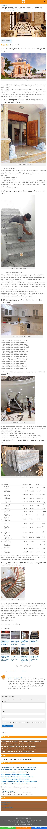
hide (10, 40)
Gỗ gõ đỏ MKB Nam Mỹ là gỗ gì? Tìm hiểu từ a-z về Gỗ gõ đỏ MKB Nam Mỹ (21, 741)
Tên (3, 711)
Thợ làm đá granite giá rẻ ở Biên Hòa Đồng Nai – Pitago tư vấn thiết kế (18, 767)
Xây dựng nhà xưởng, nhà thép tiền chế (23, 822)
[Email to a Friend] (25, 666)
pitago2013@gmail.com (8, 791)
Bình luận (4, 701)
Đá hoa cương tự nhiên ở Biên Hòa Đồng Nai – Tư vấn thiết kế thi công (18, 769)
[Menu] (2, 1)
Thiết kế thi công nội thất (7, 807)
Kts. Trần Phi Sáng (15, 10)
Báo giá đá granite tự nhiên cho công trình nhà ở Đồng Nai (15, 784)
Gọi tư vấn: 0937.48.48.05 (8, 827)
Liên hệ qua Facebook (40, 827)
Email (3, 717)
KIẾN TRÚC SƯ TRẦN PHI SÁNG (15, 678)
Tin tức (2, 809)
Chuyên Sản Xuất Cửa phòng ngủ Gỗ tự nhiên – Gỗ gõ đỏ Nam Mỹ (18, 744)
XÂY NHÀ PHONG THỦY (39, 820)
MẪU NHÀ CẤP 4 (5, 804)
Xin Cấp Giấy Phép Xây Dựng (16, 821)
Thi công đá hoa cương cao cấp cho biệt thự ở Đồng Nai (15, 779)
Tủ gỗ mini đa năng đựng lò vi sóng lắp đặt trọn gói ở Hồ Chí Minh (18, 749)
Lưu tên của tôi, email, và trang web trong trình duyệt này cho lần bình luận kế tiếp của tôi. (24, 722)
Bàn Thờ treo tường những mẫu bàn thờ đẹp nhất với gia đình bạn (18, 746)
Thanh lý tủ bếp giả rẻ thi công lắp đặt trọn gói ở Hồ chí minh (17, 751)
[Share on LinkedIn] (30, 666)
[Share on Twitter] (22, 666)
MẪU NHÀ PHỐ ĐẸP (12, 820)
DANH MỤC (5, 820)
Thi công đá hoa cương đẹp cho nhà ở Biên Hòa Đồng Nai (15, 772)
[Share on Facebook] (20, 666)
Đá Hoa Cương (4, 5)
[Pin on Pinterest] (27, 666)
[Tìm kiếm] (45, 2)
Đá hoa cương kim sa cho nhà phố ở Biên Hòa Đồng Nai (15, 774)
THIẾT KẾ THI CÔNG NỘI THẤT (30, 821)
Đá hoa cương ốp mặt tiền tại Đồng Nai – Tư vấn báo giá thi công (17, 776)
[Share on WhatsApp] (17, 666)
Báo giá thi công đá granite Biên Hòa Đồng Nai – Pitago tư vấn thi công (19, 781)
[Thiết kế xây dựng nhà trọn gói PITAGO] (23, 1)
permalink (24, 671)
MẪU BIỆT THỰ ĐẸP (6, 802)
